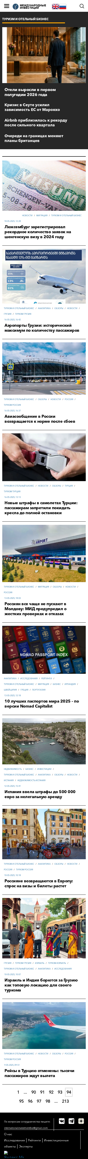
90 (33, 1092)
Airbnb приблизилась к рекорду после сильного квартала (36, 122)
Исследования (28, 678)
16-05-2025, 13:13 (12, 497)
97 (39, 1101)
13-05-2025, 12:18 (12, 695)
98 (48, 1101)
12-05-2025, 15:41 (12, 786)
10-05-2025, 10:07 (12, 974)
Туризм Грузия (23, 314)
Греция (24, 690)
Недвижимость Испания (31, 780)
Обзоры (58, 308)
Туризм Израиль (57, 963)
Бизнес (57, 684)
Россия (69, 399)
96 (30, 1101)
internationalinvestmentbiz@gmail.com (26, 1128)
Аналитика (44, 308)
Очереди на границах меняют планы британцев (34, 138)
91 (42, 1092)
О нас (8, 1134)
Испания (9, 780)
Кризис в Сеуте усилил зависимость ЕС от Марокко (32, 107)
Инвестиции (44, 769)
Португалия (38, 690)
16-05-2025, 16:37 (12, 410)
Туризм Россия (12, 405)
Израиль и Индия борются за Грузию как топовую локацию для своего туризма (41, 985)
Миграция (41, 215)
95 (21, 1101)
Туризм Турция (12, 491)
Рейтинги (46, 678)
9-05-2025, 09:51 (12, 1065)
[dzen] (81, 1121)
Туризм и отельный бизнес (66, 215)
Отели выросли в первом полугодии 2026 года (30, 92)
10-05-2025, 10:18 (12, 875)
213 (65, 1101)
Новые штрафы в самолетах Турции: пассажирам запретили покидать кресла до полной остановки (41, 507)
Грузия (7, 314)
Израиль (39, 963)
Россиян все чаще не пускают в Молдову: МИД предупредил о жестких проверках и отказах (35, 608)
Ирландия (70, 684)
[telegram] (71, 1121)
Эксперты (26, 1146)
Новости (27, 215)
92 (51, 1092)
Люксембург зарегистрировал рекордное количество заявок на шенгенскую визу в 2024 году (38, 231)
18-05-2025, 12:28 (12, 221)
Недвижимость (13, 769)
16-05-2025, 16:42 (12, 319)
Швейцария (10, 690)
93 (60, 1092)
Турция (69, 486)
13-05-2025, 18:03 (12, 598)
